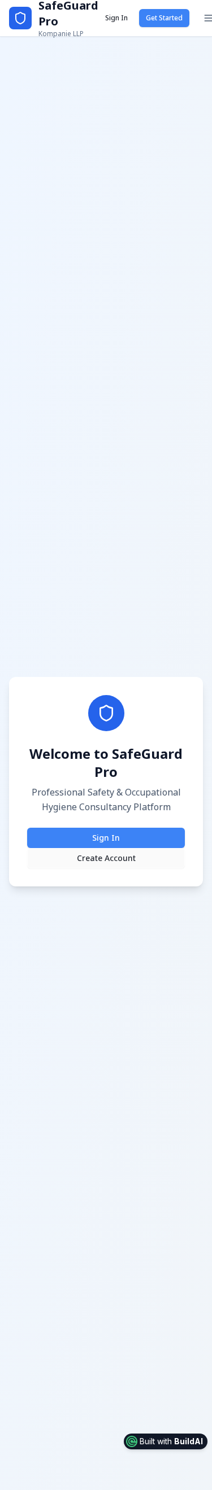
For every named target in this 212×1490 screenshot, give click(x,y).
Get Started (164, 18)
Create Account (106, 858)
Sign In (116, 18)
